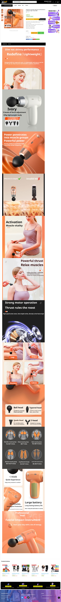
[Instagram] (25, 597)
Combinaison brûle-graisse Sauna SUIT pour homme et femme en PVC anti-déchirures (35, 573)
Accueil (15, 5)
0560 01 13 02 (44, 595)
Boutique (19, 5)
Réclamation (3, 598)
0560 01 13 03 (49, 595)
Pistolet (33, 37)
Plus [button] (22, 5)
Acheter (41, 32)
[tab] (5, 44)
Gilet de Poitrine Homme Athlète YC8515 (25, 573)
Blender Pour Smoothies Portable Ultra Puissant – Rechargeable (6, 573)
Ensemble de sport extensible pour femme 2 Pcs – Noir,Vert (16, 573)
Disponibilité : (28, 16)
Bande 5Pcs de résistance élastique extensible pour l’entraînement (55, 573)
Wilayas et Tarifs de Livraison (5, 595)
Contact (26, 5)
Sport (30, 36)
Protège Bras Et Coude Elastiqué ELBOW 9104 (45, 573)
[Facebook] (22, 597)
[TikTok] (28, 597)
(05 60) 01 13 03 (47, 1)
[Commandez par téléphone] (59, 598)
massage (30, 37)
